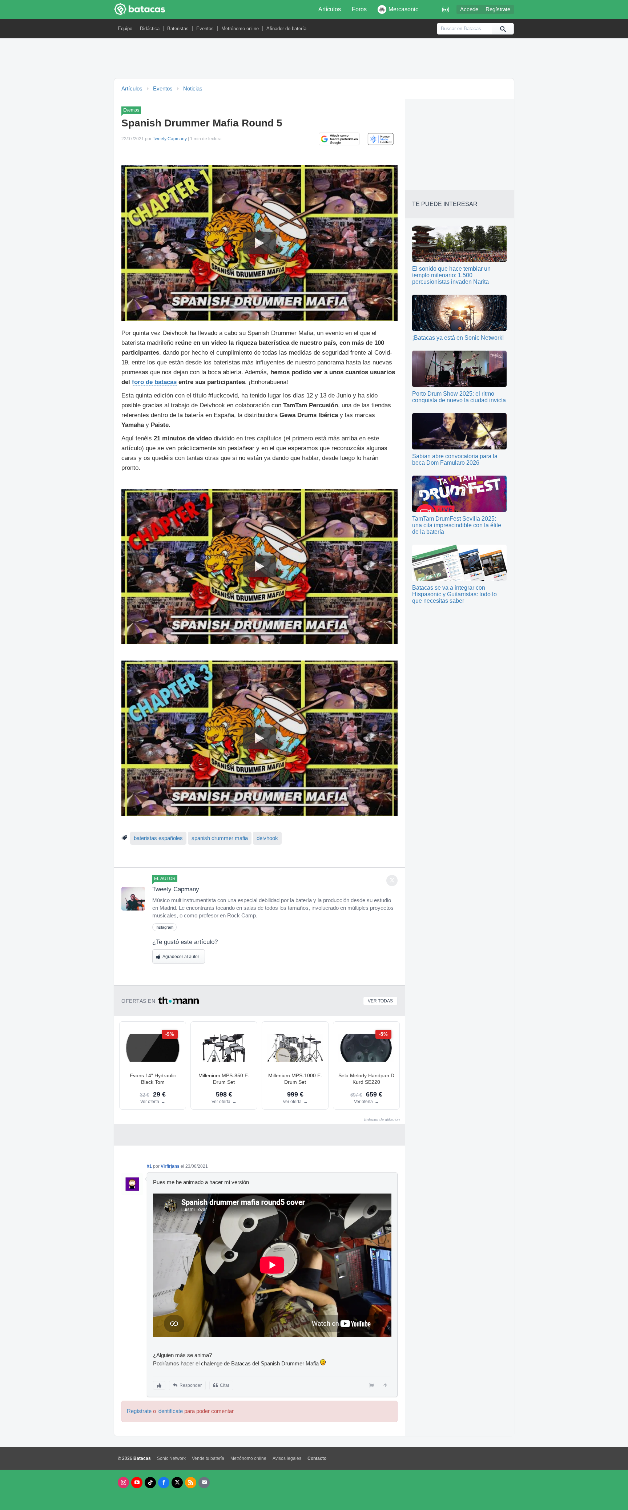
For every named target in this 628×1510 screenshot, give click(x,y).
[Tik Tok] (150, 1482)
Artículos (329, 9)
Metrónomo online (240, 28)
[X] (177, 1482)
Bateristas (178, 28)
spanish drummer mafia (220, 838)
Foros (359, 9)
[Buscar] (503, 28)
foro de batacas (154, 382)
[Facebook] (163, 1482)
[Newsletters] (204, 1482)
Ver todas (380, 1001)
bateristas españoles (158, 838)
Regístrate (498, 9)
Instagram (164, 927)
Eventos (205, 28)
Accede (469, 9)
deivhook (267, 838)
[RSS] (190, 1482)
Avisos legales (287, 1458)
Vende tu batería (208, 1458)
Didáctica (150, 28)
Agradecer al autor (180, 956)
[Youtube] (136, 1482)
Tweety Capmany (170, 138)
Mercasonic (403, 9)
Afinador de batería (286, 28)
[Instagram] (123, 1482)
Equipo (125, 28)
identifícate (170, 1411)
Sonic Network (171, 1458)
